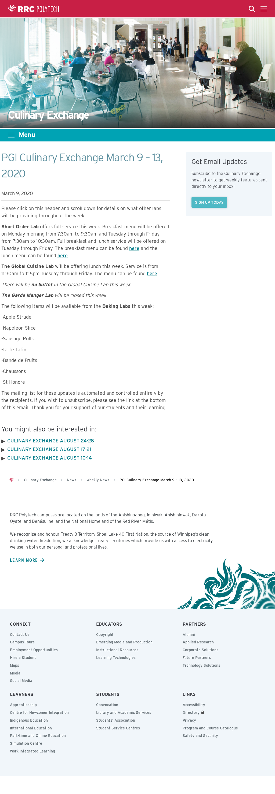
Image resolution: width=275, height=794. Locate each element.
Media (15, 673)
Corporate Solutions (200, 650)
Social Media (21, 681)
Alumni (189, 634)
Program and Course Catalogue (210, 728)
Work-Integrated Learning (32, 751)
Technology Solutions (201, 665)
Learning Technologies (116, 657)
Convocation (107, 705)
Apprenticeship (23, 705)
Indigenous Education (29, 720)
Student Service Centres (118, 728)
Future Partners (197, 657)
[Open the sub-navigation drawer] (11, 135)
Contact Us (20, 634)
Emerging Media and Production (124, 642)
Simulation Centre (26, 743)
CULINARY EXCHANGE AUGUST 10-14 (49, 458)
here (134, 248)
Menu (27, 135)
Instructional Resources (117, 650)
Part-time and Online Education (38, 735)
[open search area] (252, 9)
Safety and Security (200, 735)
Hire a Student (23, 657)
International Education (31, 728)
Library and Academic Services (123, 712)
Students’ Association (115, 720)
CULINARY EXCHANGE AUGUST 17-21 (49, 449)
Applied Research (198, 642)
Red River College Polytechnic (33, 9)
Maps (14, 665)
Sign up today (209, 202)
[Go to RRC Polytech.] (11, 480)
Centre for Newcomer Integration (39, 712)
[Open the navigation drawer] (263, 9)
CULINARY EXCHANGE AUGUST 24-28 (50, 440)
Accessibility (194, 705)
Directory (191, 712)
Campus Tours (22, 642)
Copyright (105, 634)
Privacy (189, 720)
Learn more (24, 560)
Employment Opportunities (34, 650)
